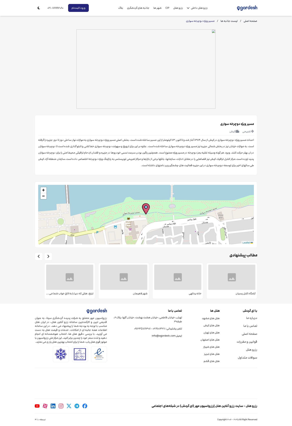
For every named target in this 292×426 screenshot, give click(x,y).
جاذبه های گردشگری (138, 8)
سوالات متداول (247, 357)
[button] (146, 209)
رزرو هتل (178, 8)
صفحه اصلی (249, 334)
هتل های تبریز (211, 354)
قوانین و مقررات (247, 342)
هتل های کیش (211, 325)
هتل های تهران (211, 333)
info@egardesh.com (163, 336)
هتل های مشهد (210, 318)
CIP (167, 8)
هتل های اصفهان (209, 340)
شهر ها (157, 8)
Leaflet (246, 242)
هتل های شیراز (211, 347)
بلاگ (120, 8)
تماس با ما (250, 326)
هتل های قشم (211, 361)
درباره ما (251, 318)
